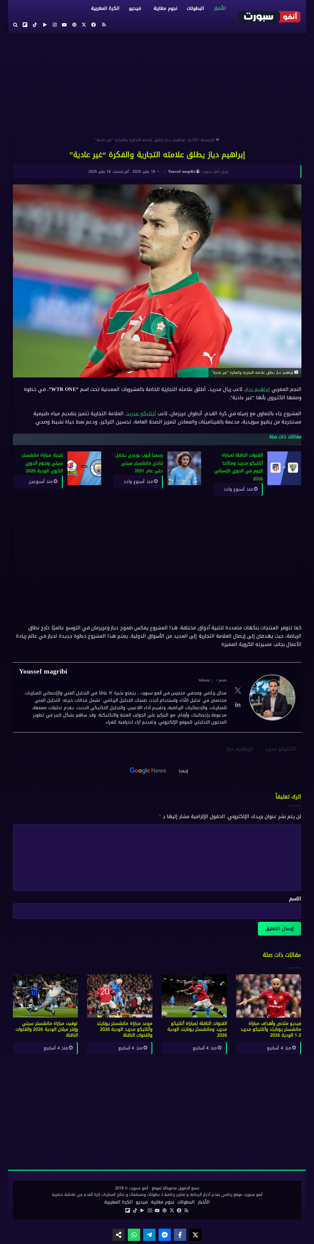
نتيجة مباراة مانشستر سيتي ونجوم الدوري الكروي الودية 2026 (42, 463)
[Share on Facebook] (180, 1235)
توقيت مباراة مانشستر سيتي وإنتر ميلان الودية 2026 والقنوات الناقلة (47, 1029)
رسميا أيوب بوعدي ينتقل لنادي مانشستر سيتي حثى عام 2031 (139, 463)
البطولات (195, 8)
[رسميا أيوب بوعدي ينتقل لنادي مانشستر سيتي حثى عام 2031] (184, 468)
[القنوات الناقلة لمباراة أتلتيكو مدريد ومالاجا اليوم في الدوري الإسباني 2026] (284, 468)
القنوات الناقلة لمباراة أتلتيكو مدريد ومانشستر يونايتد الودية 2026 (197, 1029)
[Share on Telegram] (149, 1235)
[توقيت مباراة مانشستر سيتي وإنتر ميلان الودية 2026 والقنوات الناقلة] (45, 996)
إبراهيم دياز (258, 389)
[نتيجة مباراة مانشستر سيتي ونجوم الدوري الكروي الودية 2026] (84, 468)
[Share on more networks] (119, 1235)
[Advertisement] (157, 83)
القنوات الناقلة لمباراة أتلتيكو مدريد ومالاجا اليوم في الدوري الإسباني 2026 (238, 467)
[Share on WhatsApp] (134, 1235)
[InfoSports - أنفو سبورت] (269, 16)
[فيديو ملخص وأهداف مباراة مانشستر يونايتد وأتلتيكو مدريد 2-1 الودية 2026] (268, 996)
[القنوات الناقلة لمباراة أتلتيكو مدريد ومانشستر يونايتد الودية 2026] (194, 996)
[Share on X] (195, 1235)
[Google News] (148, 771)
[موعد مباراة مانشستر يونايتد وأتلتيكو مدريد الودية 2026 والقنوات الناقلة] (119, 996)
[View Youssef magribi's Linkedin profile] (237, 704)
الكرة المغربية (105, 8)
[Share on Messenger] (165, 1235)
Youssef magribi (181, 171)
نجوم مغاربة (165, 8)
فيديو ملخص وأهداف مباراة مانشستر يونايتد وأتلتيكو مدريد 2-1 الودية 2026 (270, 1029)
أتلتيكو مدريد (141, 413)
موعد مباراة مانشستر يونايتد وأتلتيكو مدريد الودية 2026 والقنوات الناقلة (124, 1029)
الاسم (295, 898)
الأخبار (220, 8)
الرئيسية (208, 140)
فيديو (135, 8)
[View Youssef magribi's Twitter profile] (237, 690)
